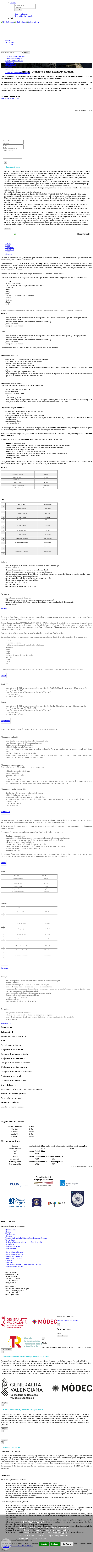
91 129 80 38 (10, 44)
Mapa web (9, 1262)
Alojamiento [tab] (9, 248)
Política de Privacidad (13, 1246)
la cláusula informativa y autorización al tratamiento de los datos (41, 160)
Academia (9, 69)
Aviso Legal (9, 1244)
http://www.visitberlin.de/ (10, 98)
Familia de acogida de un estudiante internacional (23, 1264)
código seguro (8, 234)
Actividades (5, 812)
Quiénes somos (10, 1230)
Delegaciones (10, 1240)
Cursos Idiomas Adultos (14, 61)
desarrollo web (67, 1320)
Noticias (8, 1232)
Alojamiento (5, 721)
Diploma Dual (10, 65)
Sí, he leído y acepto (34, 160)
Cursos (3, 676)
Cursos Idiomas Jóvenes (16, 57)
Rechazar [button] (55, 1544)
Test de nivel (10, 1234)
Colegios (8, 67)
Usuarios (13, 3)
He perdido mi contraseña (24, 16)
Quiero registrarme (21, 14)
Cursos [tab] (7, 246)
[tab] (46, 609)
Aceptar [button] (44, 1544)
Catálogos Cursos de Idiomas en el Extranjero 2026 (23, 1242)
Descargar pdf (6, 1023)
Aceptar (7, 229)
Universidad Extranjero (13, 1258)
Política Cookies (11, 1248)
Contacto (8, 1236)
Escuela (4, 609)
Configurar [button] (67, 1544)
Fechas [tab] (7, 252)
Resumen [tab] (8, 254)
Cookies (6, 1547)
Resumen (4, 968)
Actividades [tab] (9, 250)
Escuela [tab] (8, 244)
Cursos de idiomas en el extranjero (17, 73)
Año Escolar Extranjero (13, 59)
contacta (8, 40)
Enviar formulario (83, 234)
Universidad (9, 63)
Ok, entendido (62, 1336)
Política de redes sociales (14, 1266)
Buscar (26, 52)
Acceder (18, 10)
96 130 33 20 (10, 42)
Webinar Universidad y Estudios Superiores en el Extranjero (26, 1238)
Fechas (3, 863)
